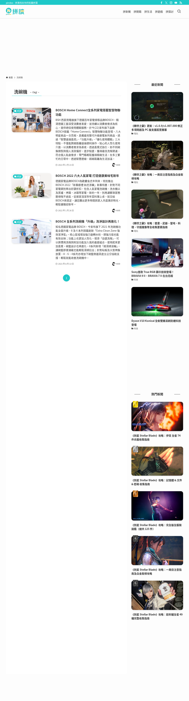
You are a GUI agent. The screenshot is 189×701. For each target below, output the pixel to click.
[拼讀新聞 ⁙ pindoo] (15, 11)
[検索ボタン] (179, 11)
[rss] (180, 3)
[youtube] (175, 3)
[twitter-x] (166, 3)
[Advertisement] (94, 46)
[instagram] (171, 3)
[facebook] (161, 3)
